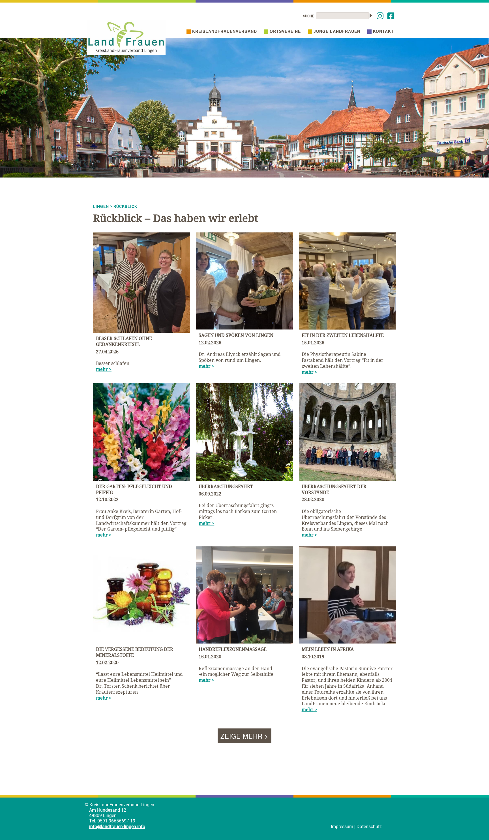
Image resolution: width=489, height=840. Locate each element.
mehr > (103, 369)
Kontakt (383, 31)
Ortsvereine (285, 31)
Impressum (342, 826)
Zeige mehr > (244, 735)
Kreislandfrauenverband (224, 31)
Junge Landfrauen (337, 31)
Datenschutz (369, 826)
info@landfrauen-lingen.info (117, 826)
